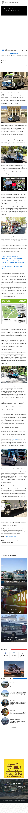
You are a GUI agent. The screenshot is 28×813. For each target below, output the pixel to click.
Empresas (14, 579)
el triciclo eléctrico (14, 439)
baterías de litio (7, 540)
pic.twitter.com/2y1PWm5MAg (13, 263)
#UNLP (4, 261)
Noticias (5, 58)
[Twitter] (25, 50)
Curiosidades (14, 609)
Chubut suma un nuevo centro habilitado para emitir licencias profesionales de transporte (18, 703)
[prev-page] (2, 645)
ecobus (17, 540)
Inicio (2, 58)
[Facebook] (24, 1)
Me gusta (5, 652)
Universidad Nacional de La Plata (10, 536)
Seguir (14, 652)
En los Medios (12, 700)
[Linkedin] (24, 50)
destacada (13, 540)
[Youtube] (26, 50)
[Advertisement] (14, 32)
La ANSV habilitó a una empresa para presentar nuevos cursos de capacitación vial (18, 685)
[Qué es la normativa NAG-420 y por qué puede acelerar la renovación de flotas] (14, 600)
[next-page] (4, 645)
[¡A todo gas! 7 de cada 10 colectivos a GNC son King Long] (14, 628)
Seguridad (12, 682)
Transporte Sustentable (12, 58)
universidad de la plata (6, 542)
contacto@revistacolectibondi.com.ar (14, 791)
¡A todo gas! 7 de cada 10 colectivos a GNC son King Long (15, 55)
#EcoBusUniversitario (10, 257)
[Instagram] (26, 1)
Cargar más (13, 727)
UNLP (12, 542)
